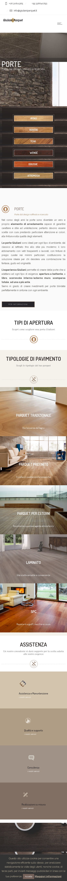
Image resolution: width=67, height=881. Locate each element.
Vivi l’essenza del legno (33, 427)
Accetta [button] (28, 876)
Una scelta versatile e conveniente (33, 575)
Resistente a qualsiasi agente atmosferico (33, 526)
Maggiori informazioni (48, 876)
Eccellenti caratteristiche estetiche (33, 477)
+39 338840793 (39, 3)
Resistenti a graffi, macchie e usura (33, 624)
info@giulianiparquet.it (25, 10)
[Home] (13, 21)
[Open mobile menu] (60, 23)
